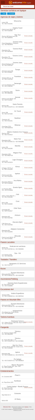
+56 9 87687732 (19, 355)
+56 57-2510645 (8, 231)
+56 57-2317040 (8, 224)
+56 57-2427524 (8, 65)
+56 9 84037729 (8, 155)
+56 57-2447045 (8, 249)
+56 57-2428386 (8, 30)
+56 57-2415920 (8, 58)
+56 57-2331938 (8, 323)
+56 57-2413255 (8, 169)
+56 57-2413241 (8, 23)
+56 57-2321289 (8, 197)
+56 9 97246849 (8, 190)
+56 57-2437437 (8, 367)
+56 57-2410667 (8, 100)
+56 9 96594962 (19, 249)
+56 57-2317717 (8, 265)
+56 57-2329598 (8, 348)
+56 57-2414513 (8, 134)
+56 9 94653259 (19, 107)
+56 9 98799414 (8, 51)
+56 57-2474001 (8, 238)
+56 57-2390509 (8, 296)
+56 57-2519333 (8, 176)
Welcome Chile (7, 407)
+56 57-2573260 (8, 114)
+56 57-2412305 (8, 148)
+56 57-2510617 (8, 211)
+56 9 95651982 (8, 256)
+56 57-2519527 (8, 72)
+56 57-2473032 (8, 141)
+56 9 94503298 (8, 313)
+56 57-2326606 (8, 285)
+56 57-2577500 (8, 389)
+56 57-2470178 (8, 162)
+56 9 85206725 (8, 127)
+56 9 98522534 (8, 334)
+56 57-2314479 (8, 107)
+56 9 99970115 (19, 296)
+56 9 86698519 (19, 360)
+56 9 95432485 (19, 141)
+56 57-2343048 (8, 183)
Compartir (11, 13)
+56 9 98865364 (8, 93)
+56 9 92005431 (8, 37)
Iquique (26, 407)
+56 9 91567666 (19, 275)
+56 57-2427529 (8, 79)
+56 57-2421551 (8, 120)
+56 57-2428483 (8, 204)
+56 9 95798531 (19, 341)
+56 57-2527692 (8, 218)
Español (29, 3)
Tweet (4, 13)
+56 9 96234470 (8, 44)
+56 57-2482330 (8, 86)
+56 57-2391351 (8, 275)
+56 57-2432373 (8, 360)
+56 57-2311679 (8, 341)
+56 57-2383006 (8, 355)
